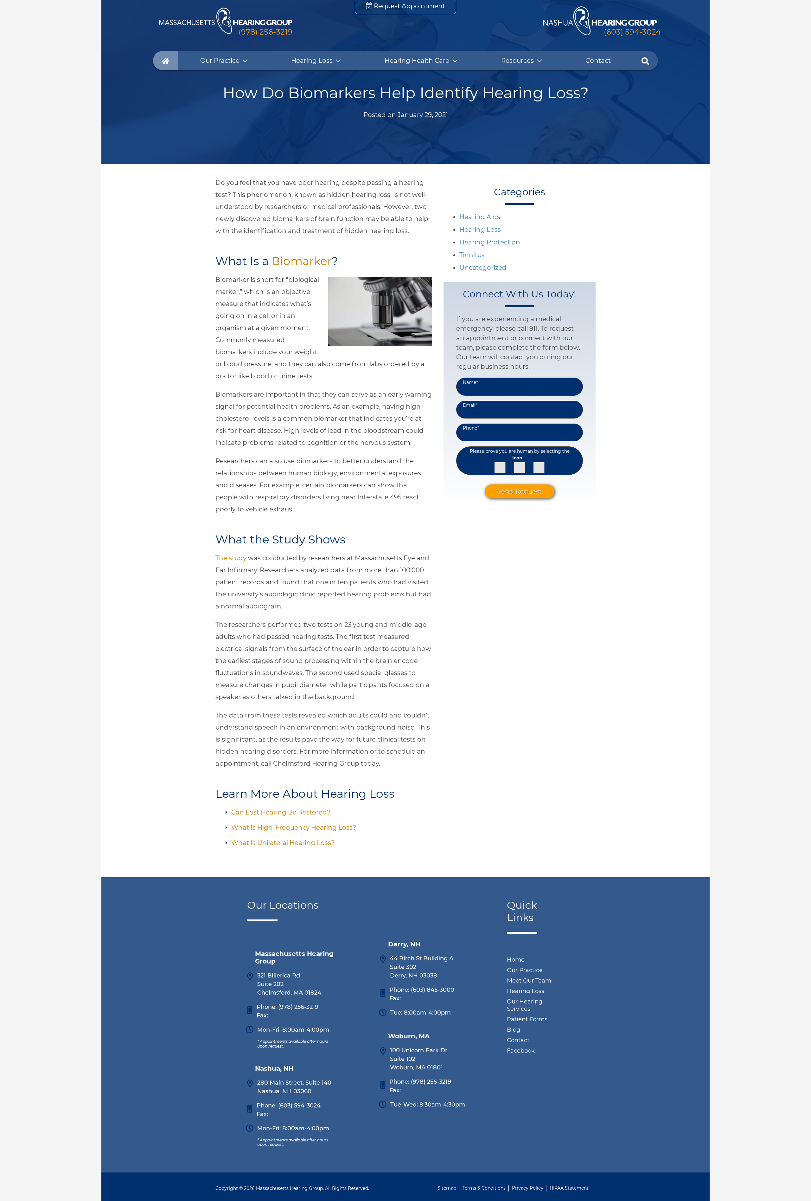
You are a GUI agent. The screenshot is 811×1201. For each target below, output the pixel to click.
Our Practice (219, 60)
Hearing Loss (312, 60)
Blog (513, 1029)
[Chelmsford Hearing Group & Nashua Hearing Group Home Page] (225, 20)
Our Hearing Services (524, 1005)
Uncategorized (483, 267)
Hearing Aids (479, 217)
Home (516, 959)
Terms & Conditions (484, 1188)
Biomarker (301, 261)
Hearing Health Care (417, 60)
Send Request (519, 492)
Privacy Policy (527, 1188)
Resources (517, 60)
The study (230, 558)
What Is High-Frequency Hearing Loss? (293, 827)
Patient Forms (527, 1019)
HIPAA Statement (569, 1188)
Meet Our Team (529, 980)
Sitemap (446, 1188)
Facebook (521, 1050)
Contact (598, 60)
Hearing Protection (489, 242)
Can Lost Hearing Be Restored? (280, 812)
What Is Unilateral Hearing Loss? (283, 843)
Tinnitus (472, 255)
